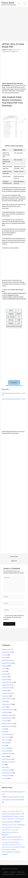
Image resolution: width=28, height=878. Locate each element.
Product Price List (18, 839)
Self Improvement (7, 759)
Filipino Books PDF (7, 685)
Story (3, 764)
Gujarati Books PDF (7, 698)
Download (14, 382)
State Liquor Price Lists (7, 847)
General (17, 822)
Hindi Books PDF (6, 704)
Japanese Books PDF (7, 715)
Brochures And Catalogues (8, 814)
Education (4, 677)
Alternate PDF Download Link (14, 385)
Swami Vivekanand (6, 849)
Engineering (5, 679)
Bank (17, 811)
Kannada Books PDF (7, 718)
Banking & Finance (7, 660)
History (4, 707)
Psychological (5, 751)
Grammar (4, 827)
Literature (4, 720)
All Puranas (4, 811)
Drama (3, 671)
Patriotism (4, 839)
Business (18, 814)
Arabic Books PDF (6, 652)
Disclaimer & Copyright (8, 874)
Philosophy (5, 742)
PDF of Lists (16, 49)
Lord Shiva (15, 829)
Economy (4, 674)
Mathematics (5, 834)
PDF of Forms (5, 737)
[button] (19, 3)
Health (3, 701)
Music (3, 729)
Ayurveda (4, 657)
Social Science (12, 844)
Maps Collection (14, 832)
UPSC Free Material (7, 852)
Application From (6, 649)
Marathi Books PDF (7, 726)
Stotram (22, 847)
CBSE (22, 814)
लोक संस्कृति (4, 854)
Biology (20, 811)
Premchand (9, 839)
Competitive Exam (7, 51)
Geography (5, 690)
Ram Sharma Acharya (14, 842)
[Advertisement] (14, 26)
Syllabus (13, 849)
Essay (13, 818)
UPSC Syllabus (16, 852)
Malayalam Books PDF (8, 723)
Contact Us (13, 872)
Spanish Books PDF (7, 762)
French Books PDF (7, 687)
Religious (4, 756)
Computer (15, 816)
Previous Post (14, 556)
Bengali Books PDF (7, 663)
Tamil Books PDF (6, 770)
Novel (3, 731)
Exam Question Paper (8, 822)
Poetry (3, 745)
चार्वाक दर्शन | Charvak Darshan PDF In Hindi (13, 797)
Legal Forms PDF (6, 830)
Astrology (4, 655)
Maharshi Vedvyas (6, 832)
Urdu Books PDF (6, 775)
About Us (6, 872)
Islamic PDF (18, 827)
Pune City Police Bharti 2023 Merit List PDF (13, 399)
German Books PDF (7, 693)
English (9, 819)
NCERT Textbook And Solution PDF (11, 837)
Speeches (19, 844)
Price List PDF (5, 748)
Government (5, 696)
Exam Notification (19, 819)
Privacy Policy (21, 872)
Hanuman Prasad (11, 827)
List (12, 830)
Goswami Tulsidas (12, 824)
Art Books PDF (11, 811)
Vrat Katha (5, 778)
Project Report (5, 842)
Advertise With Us (21, 874)
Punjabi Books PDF (7, 753)
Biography (4, 666)
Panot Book (7, 2)
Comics (4, 668)
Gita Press (5, 824)
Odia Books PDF (6, 734)
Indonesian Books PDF (8, 709)
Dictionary (21, 816)
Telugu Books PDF (7, 773)
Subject (4, 767)
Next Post (14, 561)
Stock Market (16, 847)
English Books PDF (7, 682)
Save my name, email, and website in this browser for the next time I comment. (13, 617)
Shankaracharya (5, 844)
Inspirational (5, 712)
